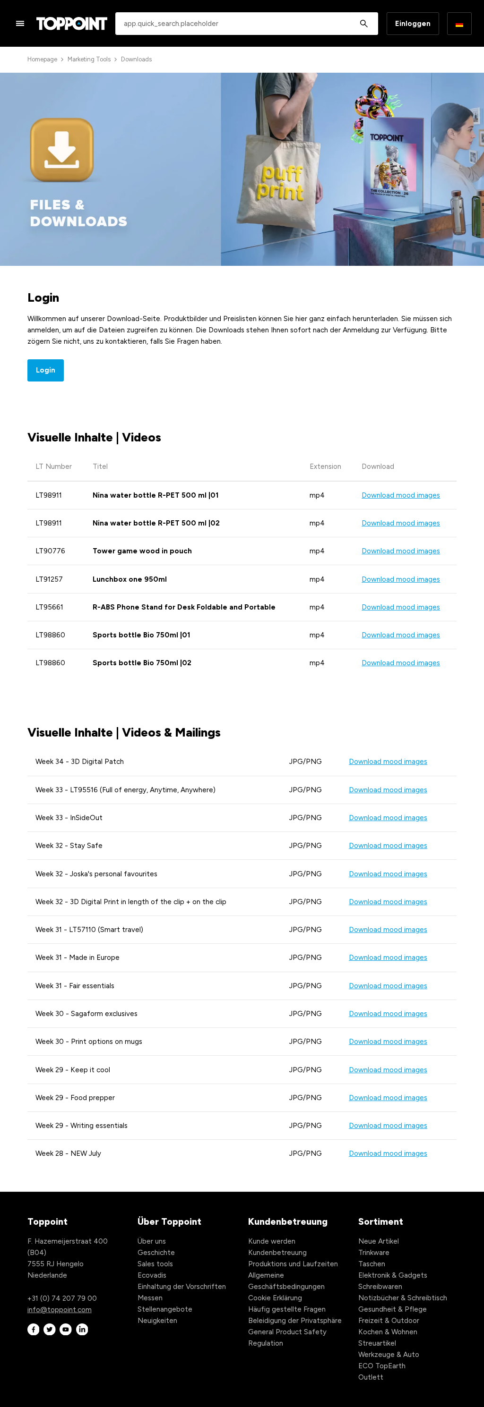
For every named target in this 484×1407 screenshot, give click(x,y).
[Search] (364, 23)
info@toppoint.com (59, 1309)
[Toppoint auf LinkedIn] (82, 1330)
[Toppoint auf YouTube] (66, 1330)
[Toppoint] (71, 23)
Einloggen (413, 23)
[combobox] (246, 23)
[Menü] (20, 23)
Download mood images (401, 495)
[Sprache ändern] (459, 23)
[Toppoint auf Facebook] (33, 1330)
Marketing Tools (89, 59)
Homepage (42, 59)
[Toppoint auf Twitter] (49, 1330)
